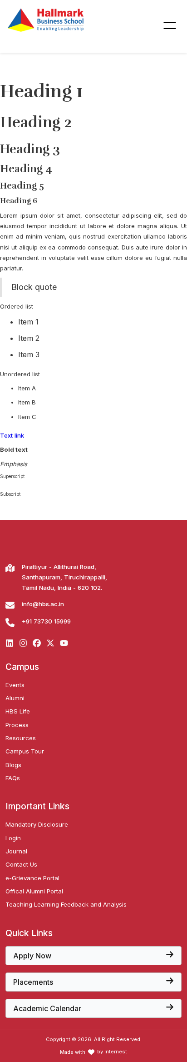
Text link (12, 435)
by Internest (112, 1051)
